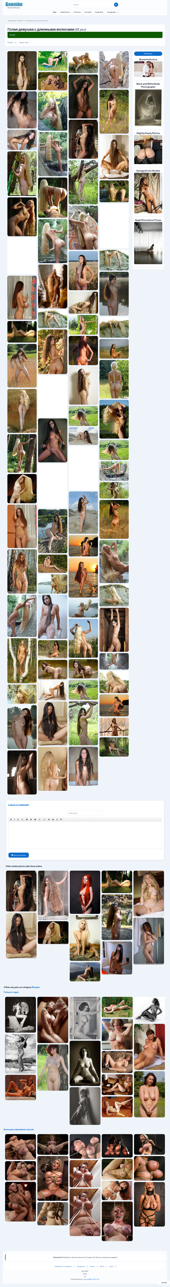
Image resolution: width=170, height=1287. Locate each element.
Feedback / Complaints (63, 1266)
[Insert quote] (53, 819)
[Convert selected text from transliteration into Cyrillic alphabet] (57, 819)
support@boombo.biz (91, 1279)
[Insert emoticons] (40, 819)
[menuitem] (54, 12)
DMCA (102, 1266)
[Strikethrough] (22, 819)
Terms (111, 1266)
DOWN (165, 1283)
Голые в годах (11, 992)
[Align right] (35, 819)
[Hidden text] (49, 819)
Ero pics (12, 35)
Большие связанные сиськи (19, 1129)
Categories (81, 1266)
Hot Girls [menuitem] (88, 12)
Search (92, 1266)
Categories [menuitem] (111, 12)
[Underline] (18, 819)
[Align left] (27, 819)
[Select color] (44, 819)
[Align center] (31, 819)
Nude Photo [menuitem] (65, 12)
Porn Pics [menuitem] (77, 12)
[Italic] (14, 819)
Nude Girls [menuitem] (99, 12)
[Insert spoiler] (61, 819)
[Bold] (11, 819)
